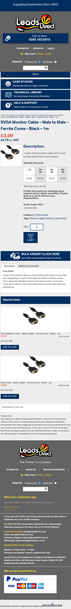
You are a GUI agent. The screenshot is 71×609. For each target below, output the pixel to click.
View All (64, 408)
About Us (38, 48)
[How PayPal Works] (35, 589)
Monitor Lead (52, 218)
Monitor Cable (37, 218)
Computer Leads (23, 115)
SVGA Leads (41, 215)
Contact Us (23, 48)
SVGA (63, 218)
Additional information (28, 266)
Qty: (26, 227)
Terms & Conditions (54, 469)
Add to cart (30, 237)
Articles (48, 62)
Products (31, 62)
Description (9, 266)
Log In (51, 48)
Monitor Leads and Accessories (44, 115)
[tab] (9, 266)
